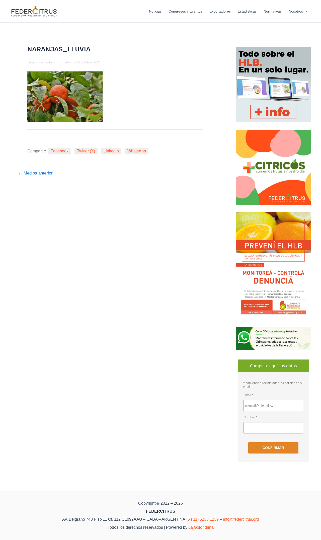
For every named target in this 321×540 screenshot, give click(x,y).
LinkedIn (111, 151)
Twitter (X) (86, 151)
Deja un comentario (41, 62)
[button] (305, 11)
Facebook (59, 151)
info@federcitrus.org (241, 519)
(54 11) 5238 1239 (202, 519)
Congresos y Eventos (185, 11)
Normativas (273, 11)
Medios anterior (35, 173)
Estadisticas (247, 11)
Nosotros (296, 11)
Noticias (155, 11)
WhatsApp (136, 151)
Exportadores (220, 11)
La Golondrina (201, 527)
